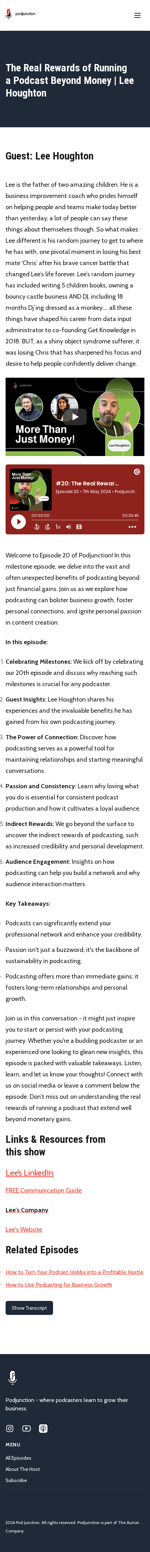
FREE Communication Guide (44, 1190)
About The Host (23, 1469)
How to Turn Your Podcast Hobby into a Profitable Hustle (74, 1272)
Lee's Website (24, 1229)
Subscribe (16, 1480)
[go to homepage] (20, 14)
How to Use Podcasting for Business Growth (59, 1284)
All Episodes (18, 1458)
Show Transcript (29, 1308)
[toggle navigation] (137, 15)
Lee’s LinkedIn (29, 1173)
